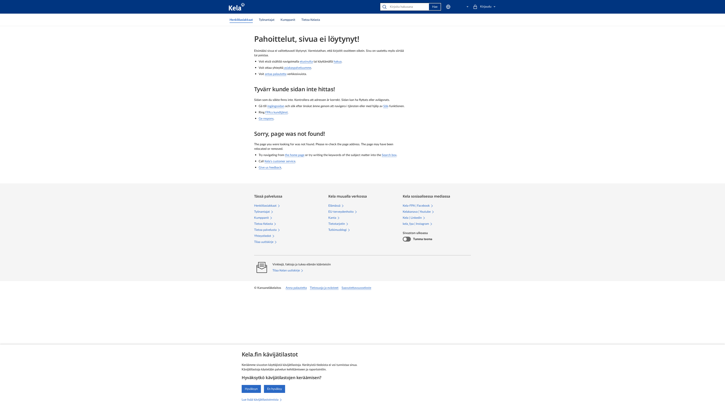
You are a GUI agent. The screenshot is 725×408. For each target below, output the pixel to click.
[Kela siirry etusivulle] (236, 6)
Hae (434, 6)
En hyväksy (274, 388)
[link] (241, 20)
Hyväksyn (251, 388)
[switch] (407, 239)
